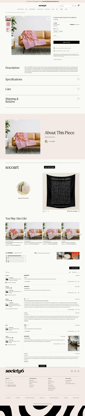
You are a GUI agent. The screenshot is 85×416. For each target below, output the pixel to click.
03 (48, 211)
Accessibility (66, 397)
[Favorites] (75, 5)
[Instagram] (72, 371)
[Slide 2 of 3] (8, 24)
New (26, 9)
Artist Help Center (68, 380)
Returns (30, 383)
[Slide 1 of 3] (8, 18)
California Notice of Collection (30, 397)
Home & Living (40, 9)
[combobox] (64, 6)
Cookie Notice (18, 397)
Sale (61, 9)
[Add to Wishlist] (7, 223)
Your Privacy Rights (76, 397)
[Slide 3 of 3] (8, 29)
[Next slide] (80, 235)
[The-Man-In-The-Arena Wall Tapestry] (61, 191)
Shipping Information (33, 381)
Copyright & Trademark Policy (54, 397)
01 (43, 211)
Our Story (50, 380)
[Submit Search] (60, 6)
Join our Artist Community (70, 383)
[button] (75, 24)
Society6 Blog (50, 385)
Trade (66, 9)
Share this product (57, 59)
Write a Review (76, 268)
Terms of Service (42, 397)
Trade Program (51, 390)
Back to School (21, 9)
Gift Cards (31, 386)
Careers (49, 383)
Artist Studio (67, 381)
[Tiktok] (78, 371)
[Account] (72, 5)
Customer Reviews (51, 386)
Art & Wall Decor (32, 9)
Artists (53, 9)
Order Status (31, 385)
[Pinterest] (75, 371)
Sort (70, 272)
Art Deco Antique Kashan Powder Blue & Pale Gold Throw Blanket (15, 305)
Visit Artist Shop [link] (49, 167)
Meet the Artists (51, 381)
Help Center (31, 380)
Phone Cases (47, 9)
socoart (56, 19)
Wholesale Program (51, 388)
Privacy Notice (8, 397)
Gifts (57, 9)
